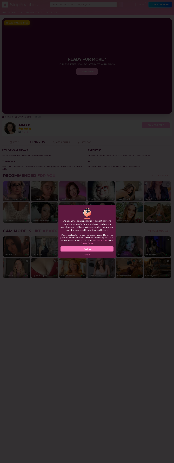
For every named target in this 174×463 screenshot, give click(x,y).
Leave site (87, 255)
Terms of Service (101, 240)
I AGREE (87, 249)
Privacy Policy (87, 243)
